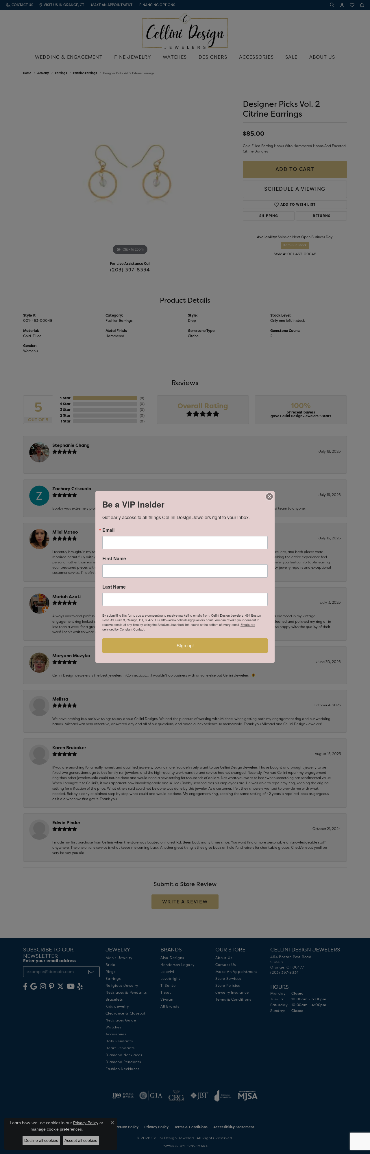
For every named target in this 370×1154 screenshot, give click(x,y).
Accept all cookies (80, 1140)
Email (108, 530)
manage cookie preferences (56, 1129)
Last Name (114, 587)
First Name (114, 558)
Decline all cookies (41, 1140)
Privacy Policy (85, 1122)
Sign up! (185, 645)
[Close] (269, 496)
